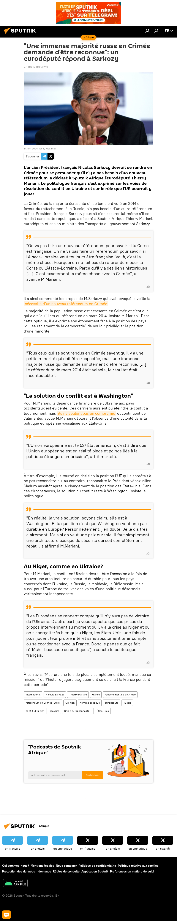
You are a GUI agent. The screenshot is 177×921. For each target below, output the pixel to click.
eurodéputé (111, 702)
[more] (148, 286)
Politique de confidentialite (97, 866)
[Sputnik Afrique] (21, 34)
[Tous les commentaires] (6, 914)
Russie (127, 702)
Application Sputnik (94, 871)
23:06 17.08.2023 (36, 67)
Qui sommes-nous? (15, 866)
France (96, 694)
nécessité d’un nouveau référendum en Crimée (66, 303)
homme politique (90, 702)
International (33, 694)
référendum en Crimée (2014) (43, 702)
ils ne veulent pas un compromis (86, 413)
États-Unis (103, 710)
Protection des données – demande (26, 871)
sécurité (54, 710)
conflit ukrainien (35, 710)
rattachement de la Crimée (120, 694)
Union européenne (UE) (78, 710)
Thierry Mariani (78, 694)
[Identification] (147, 30)
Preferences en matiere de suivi (132, 871)
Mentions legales (42, 866)
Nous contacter (66, 866)
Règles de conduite (66, 871)
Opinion (70, 702)
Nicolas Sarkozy (55, 694)
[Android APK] (15, 883)
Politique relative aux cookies (138, 866)
